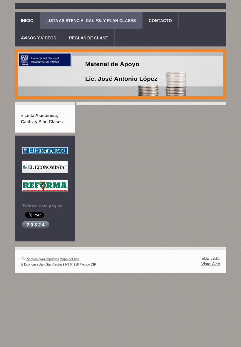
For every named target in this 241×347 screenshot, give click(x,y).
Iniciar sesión (210, 258)
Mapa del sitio (69, 259)
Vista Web (210, 263)
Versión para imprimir (42, 259)
